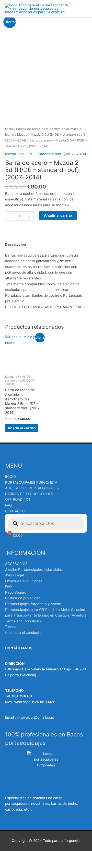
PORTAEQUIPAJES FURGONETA (31, 482)
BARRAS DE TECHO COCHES (29, 494)
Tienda (10, 627)
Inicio (9, 129)
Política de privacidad (22, 598)
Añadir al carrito (58, 215)
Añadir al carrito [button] (22, 428)
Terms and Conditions (23, 621)
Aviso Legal (14, 575)
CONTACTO (15, 511)
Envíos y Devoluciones (23, 581)
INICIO (10, 477)
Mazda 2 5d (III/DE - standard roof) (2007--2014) (45, 154)
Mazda (22, 134)
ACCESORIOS (16, 564)
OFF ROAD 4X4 (17, 499)
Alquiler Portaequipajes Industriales (34, 570)
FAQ (8, 505)
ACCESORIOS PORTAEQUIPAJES (32, 488)
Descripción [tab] (15, 244)
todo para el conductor (24, 633)
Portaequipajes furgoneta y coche (33, 604)
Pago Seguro (15, 592)
